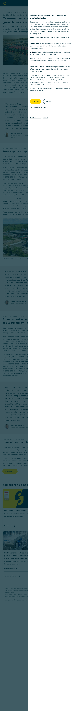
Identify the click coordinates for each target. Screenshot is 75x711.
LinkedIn (33, 52)
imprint (40, 91)
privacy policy (64, 88)
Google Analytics (36, 44)
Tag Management (36, 37)
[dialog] (37, 355)
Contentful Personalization (40, 67)
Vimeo (32, 58)
